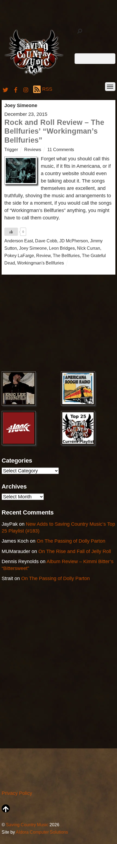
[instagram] (26, 89)
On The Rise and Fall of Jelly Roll (74, 551)
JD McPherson (73, 240)
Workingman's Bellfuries (40, 262)
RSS (47, 89)
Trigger (11, 149)
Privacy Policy (17, 793)
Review (43, 255)
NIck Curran (88, 248)
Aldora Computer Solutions (42, 832)
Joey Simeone (33, 248)
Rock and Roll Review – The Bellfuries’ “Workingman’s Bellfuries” (54, 131)
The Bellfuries (66, 255)
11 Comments (60, 149)
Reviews (32, 149)
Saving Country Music (27, 824)
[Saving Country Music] (34, 75)
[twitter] (5, 89)
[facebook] (16, 89)
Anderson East (18, 240)
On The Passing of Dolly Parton (71, 541)
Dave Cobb (46, 240)
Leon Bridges (62, 248)
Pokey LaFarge (19, 255)
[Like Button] (11, 232)
